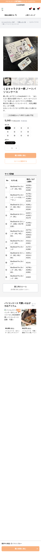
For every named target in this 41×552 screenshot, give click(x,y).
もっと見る (34, 304)
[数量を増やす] (16, 148)
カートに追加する (20, 161)
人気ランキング (30, 15)
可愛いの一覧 (22, 22)
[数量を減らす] (8, 148)
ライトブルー (10, 143)
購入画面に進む (20, 155)
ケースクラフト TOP (8, 22)
